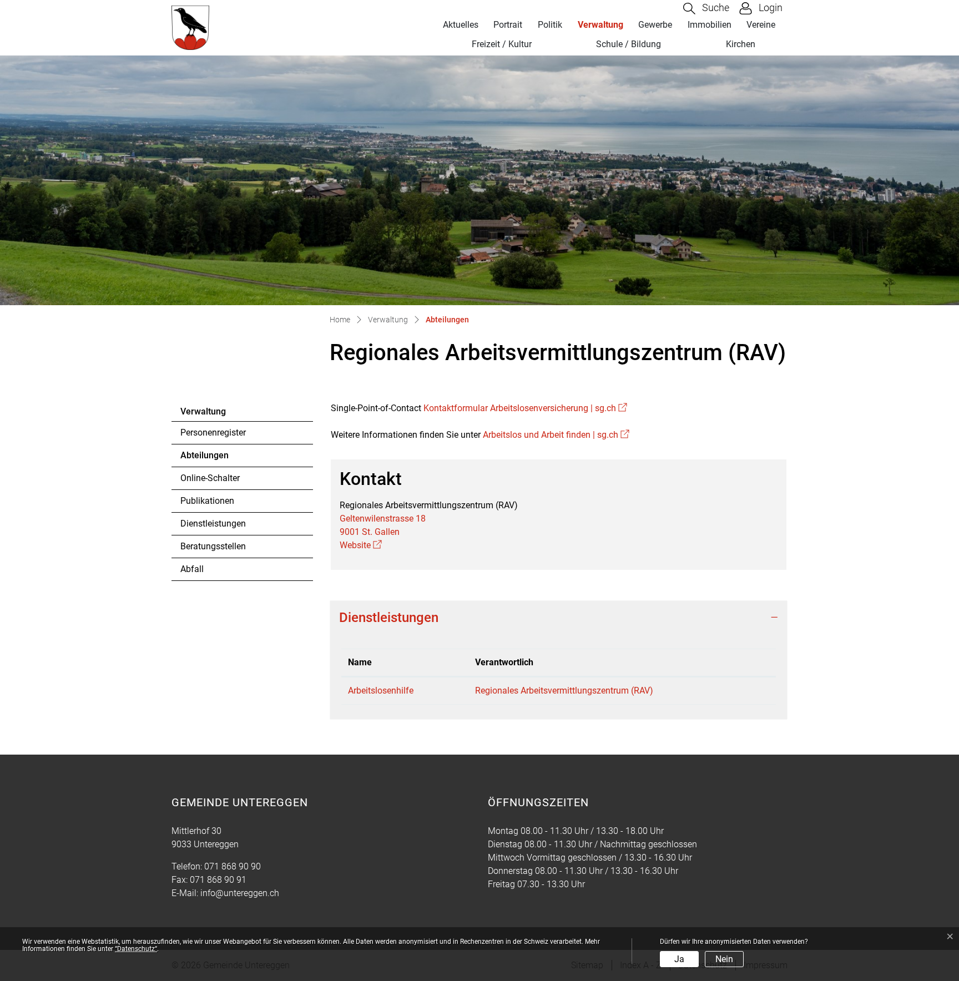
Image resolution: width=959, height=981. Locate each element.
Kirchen (740, 44)
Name (360, 662)
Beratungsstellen (213, 546)
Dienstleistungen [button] (388, 617)
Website (361, 545)
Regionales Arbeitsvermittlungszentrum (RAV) (564, 690)
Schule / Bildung (628, 44)
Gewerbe (655, 24)
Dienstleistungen (213, 523)
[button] (706, 8)
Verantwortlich (504, 662)
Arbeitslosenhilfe (380, 690)
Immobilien (709, 24)
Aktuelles (460, 24)
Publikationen (207, 500)
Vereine (760, 24)
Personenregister (213, 432)
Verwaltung (600, 24)
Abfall (192, 569)
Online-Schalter (210, 478)
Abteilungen (210, 458)
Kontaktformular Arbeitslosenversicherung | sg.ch (525, 408)
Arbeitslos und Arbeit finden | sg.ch (556, 434)
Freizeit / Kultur (502, 44)
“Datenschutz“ (136, 949)
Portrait (507, 24)
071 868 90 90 (232, 866)
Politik (550, 24)
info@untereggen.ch (239, 893)
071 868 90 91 (218, 879)
